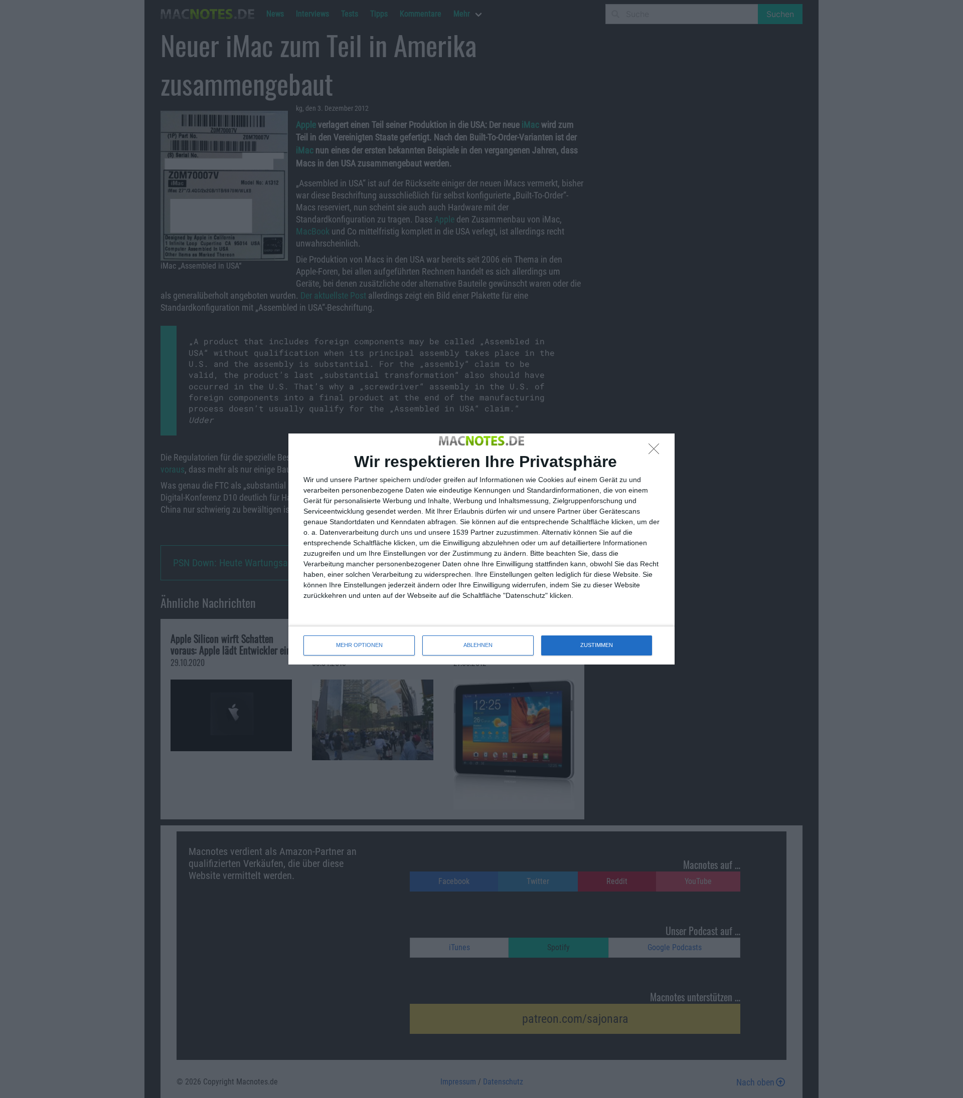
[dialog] (481, 548)
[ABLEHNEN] (657, 452)
